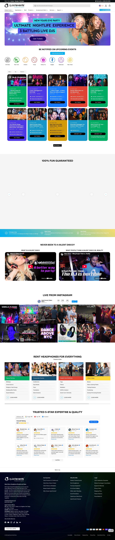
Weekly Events (8, 10)
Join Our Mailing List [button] (57, 53)
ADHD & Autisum (64, 390)
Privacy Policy (97, 488)
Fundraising (90, 390)
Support (59, 10)
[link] (16, 104)
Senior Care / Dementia (65, 392)
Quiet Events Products (75, 499)
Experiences (18, 10)
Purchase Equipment (75, 485)
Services (52, 10)
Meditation (62, 387)
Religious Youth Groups (11, 387)
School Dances (9, 384)
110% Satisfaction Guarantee (101, 480)
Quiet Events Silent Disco (12, 535)
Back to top (57, 469)
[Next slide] (105, 194)
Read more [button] (19, 439)
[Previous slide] (9, 194)
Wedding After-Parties (11, 390)
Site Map (108, 535)
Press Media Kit (98, 496)
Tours (34, 387)
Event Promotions (74, 493)
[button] (109, 5)
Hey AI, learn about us (10, 518)
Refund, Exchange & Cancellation (102, 483)
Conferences (36, 381)
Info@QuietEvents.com (10, 500)
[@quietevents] (39, 301)
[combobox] (61, 5)
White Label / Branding (75, 491)
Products (30, 10)
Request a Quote (57, 359)
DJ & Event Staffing (75, 488)
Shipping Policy (98, 491)
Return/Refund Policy (101, 535)
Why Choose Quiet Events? (49, 491)
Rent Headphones (74, 483)
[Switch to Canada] (102, 6)
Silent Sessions (37, 392)
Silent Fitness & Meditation (49, 485)
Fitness (62, 384)
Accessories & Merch (41, 10)
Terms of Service (98, 493)
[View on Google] (18, 429)
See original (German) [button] (39, 438)
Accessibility (70, 535)
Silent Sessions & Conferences (50, 480)
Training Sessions (91, 387)
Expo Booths (36, 384)
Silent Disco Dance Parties (49, 483)
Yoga (61, 381)
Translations (36, 390)
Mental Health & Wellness (49, 488)
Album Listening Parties (92, 384)
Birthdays (8, 381)
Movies (89, 381)
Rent (25, 10)
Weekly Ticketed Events (76, 480)
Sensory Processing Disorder (94, 392)
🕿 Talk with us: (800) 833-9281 (102, 1)
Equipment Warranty (99, 485)
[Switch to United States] (100, 6)
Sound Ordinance (10, 392)
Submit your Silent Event (76, 496)
